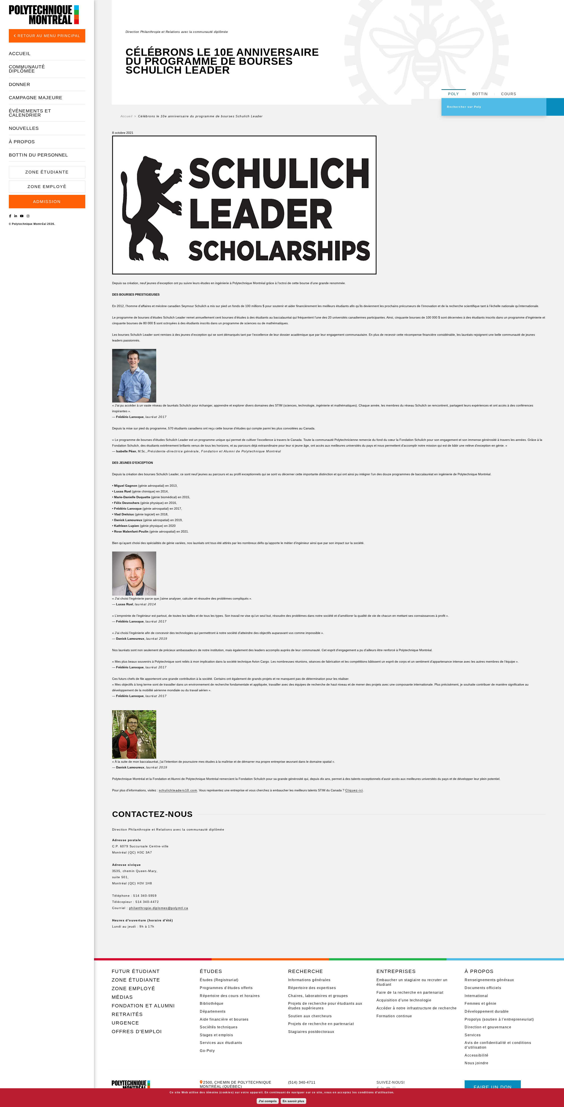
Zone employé (47, 186)
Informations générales (309, 980)
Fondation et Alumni (143, 1005)
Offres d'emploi (137, 1031)
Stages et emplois (216, 1035)
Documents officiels (483, 988)
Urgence (125, 1023)
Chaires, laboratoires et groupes (318, 996)
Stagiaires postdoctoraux (311, 1032)
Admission (47, 201)
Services (473, 1035)
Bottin (480, 94)
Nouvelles (24, 128)
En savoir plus (293, 1101)
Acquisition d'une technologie (404, 1000)
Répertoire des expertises (312, 988)
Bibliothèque (211, 1003)
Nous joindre (476, 1063)
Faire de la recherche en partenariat (410, 992)
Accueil (20, 53)
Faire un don (493, 1087)
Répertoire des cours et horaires (230, 996)
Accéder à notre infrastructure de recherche (417, 1008)
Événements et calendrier (30, 112)
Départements (213, 1011)
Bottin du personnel (38, 154)
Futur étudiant (136, 971)
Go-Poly (207, 1051)
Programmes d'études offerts (226, 988)
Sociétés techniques (218, 1027)
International (476, 996)
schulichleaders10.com (178, 790)
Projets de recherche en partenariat (321, 1024)
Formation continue (394, 1016)
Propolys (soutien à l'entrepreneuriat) (499, 1019)
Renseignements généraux (489, 980)
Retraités (127, 1014)
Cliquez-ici (354, 790)
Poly (453, 94)
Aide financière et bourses (224, 1019)
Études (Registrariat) (219, 980)
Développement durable (487, 1011)
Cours (508, 94)
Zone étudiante (47, 172)
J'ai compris (268, 1101)
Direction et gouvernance (488, 1027)
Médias (122, 997)
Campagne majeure (35, 97)
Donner (19, 84)
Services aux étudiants (221, 1043)
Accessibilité (476, 1055)
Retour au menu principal (48, 36)
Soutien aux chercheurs (310, 1016)
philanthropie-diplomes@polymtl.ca (158, 908)
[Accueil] (44, 14)
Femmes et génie (480, 1003)
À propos (22, 141)
